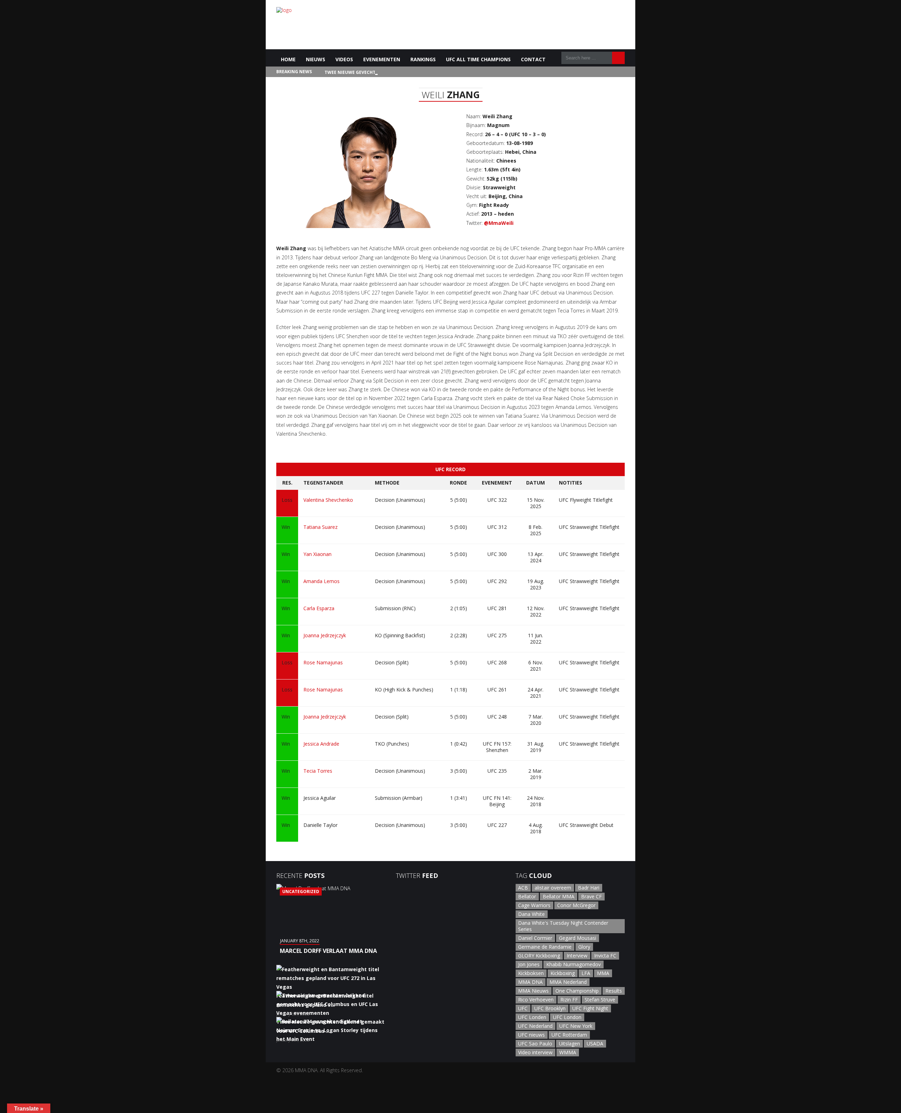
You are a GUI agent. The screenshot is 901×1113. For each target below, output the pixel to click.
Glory (584, 946)
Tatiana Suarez (320, 527)
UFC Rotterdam (569, 1034)
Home (288, 59)
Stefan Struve (600, 999)
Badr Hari (588, 887)
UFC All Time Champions (478, 59)
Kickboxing (562, 973)
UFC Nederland (535, 1026)
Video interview (535, 1052)
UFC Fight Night (590, 1008)
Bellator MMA (558, 896)
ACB (523, 887)
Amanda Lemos (321, 581)
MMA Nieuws (533, 990)
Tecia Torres (317, 770)
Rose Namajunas (323, 662)
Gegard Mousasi (577, 938)
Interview (577, 955)
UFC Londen (532, 1017)
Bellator (527, 896)
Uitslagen (569, 1043)
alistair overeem (553, 887)
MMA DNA (530, 982)
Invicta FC (605, 955)
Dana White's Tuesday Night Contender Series (563, 925)
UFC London (567, 1017)
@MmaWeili (498, 223)
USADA (595, 1043)
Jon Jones (529, 964)
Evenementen (381, 59)
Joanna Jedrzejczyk (324, 635)
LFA (585, 973)
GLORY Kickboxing (539, 955)
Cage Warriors (534, 905)
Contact (533, 59)
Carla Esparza (318, 608)
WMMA (567, 1052)
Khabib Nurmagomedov (573, 964)
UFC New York (575, 1026)
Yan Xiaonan (317, 554)
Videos (344, 59)
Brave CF (591, 896)
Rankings (423, 59)
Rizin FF (569, 999)
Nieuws (315, 59)
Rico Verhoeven (536, 999)
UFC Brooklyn (550, 1008)
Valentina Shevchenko (328, 500)
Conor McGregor (576, 905)
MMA (603, 973)
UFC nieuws (531, 1034)
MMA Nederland (568, 982)
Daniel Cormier (535, 938)
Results (613, 990)
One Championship (577, 990)
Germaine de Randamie (545, 946)
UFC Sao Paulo (535, 1043)
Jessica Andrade (321, 743)
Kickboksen (531, 973)
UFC (523, 1008)
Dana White (531, 914)
